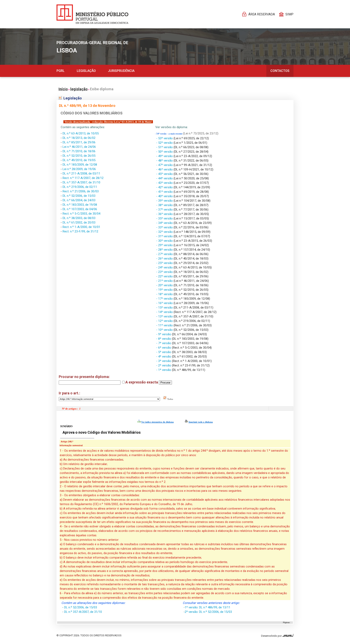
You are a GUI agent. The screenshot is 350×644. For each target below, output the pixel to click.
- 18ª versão (165, 294)
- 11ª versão (165, 325)
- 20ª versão (165, 285)
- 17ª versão (165, 298)
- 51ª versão (165, 147)
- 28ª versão (165, 249)
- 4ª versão (164, 356)
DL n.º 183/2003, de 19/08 (80, 205)
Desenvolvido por (271, 635)
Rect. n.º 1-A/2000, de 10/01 (81, 227)
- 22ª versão (165, 276)
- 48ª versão (165, 160)
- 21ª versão (165, 281)
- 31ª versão (165, 236)
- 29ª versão (165, 245)
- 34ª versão (165, 223)
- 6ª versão (164, 347)
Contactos (279, 71)
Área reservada (261, 14)
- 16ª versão (165, 303)
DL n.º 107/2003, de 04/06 (80, 209)
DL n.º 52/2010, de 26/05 (79, 156)
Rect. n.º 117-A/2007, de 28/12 (83, 178)
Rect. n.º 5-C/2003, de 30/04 (81, 213)
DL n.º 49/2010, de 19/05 (79, 160)
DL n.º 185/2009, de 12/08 (80, 164)
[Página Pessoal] (92, 14)
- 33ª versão (165, 227)
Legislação (86, 71)
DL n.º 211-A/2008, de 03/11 (81, 173)
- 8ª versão (164, 339)
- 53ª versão (165, 138)
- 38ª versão (165, 205)
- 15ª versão (165, 307)
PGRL (61, 71)
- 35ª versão (165, 218)
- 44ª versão (165, 178)
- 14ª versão (165, 312)
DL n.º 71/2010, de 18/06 (79, 151)
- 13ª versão (165, 316)
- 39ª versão (165, 200)
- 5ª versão (164, 352)
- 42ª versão (165, 187)
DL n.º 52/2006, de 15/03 (79, 196)
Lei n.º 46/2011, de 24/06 (79, 147)
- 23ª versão (165, 272)
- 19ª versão (165, 290)
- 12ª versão (165, 321)
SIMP (289, 14)
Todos (170, 399)
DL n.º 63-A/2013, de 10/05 (81, 133)
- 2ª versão (164, 365)
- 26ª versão (165, 258)
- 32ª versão (165, 232)
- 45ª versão (165, 174)
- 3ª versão (164, 361)
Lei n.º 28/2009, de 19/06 (79, 169)
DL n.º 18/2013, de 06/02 (79, 138)
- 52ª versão (165, 143)
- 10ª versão (165, 330)
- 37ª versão (165, 209)
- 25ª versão (165, 263)
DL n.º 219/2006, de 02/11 (80, 187)
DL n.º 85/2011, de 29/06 (79, 142)
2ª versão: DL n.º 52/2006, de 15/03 (208, 612)
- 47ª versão (165, 165)
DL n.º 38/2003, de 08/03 (79, 218)
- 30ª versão (165, 241)
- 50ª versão (165, 151)
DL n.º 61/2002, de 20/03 (79, 222)
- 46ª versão (165, 169)
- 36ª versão (165, 214)
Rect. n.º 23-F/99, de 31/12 (80, 231)
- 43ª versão (165, 183)
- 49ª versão (165, 156)
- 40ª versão (165, 196)
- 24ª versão (165, 267)
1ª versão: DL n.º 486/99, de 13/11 (207, 607)
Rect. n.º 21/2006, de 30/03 (81, 191)
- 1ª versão (164, 370)
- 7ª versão (164, 343)
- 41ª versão (165, 192)
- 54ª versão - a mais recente (169, 134)
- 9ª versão (164, 334)
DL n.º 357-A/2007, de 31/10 (81, 182)
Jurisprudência (121, 71)
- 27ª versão (165, 254)
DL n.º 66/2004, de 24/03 (79, 200)
